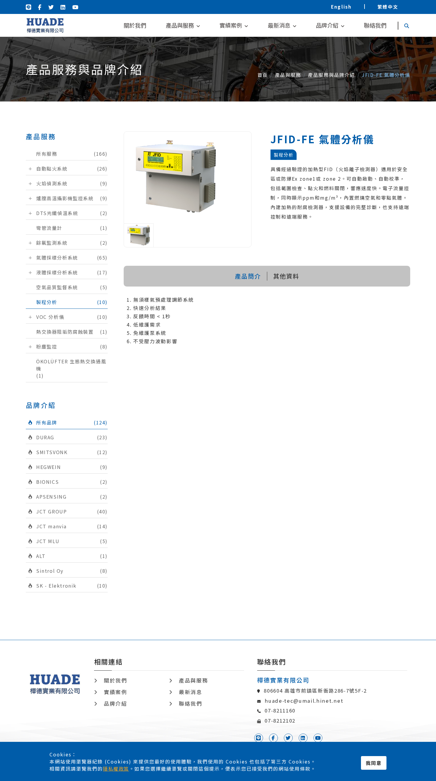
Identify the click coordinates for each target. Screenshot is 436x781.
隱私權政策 (116, 768)
